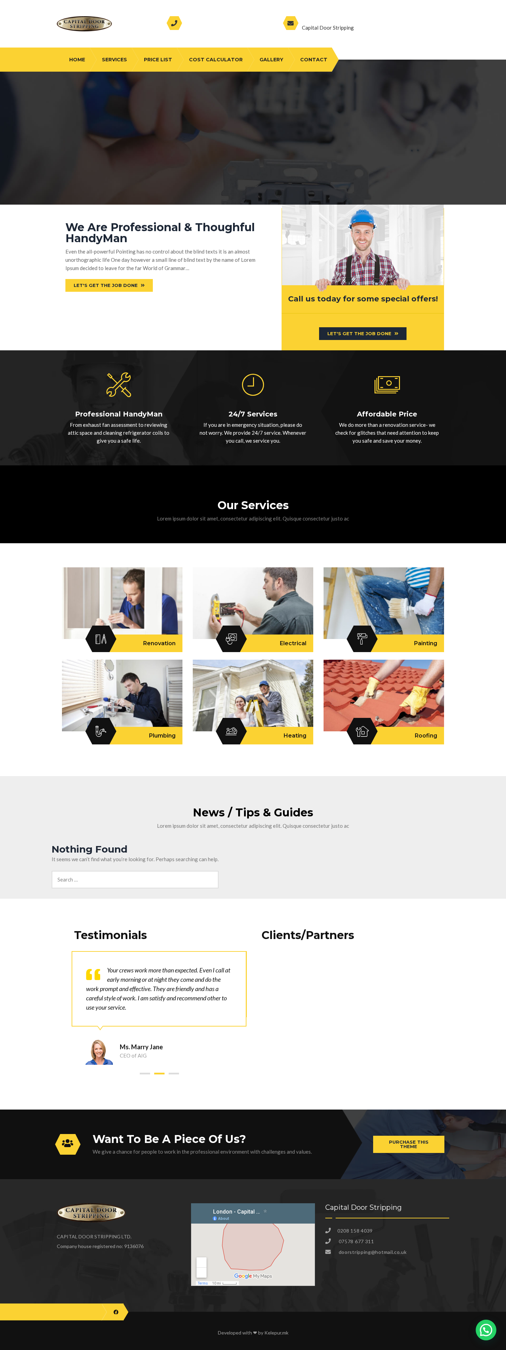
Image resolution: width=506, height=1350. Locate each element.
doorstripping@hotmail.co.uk (350, 19)
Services (114, 59)
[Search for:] (135, 875)
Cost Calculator (216, 59)
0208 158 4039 (209, 19)
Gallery (271, 59)
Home (77, 59)
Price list (158, 59)
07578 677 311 (208, 27)
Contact (313, 59)
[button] (145, 1073)
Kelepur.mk (276, 1333)
